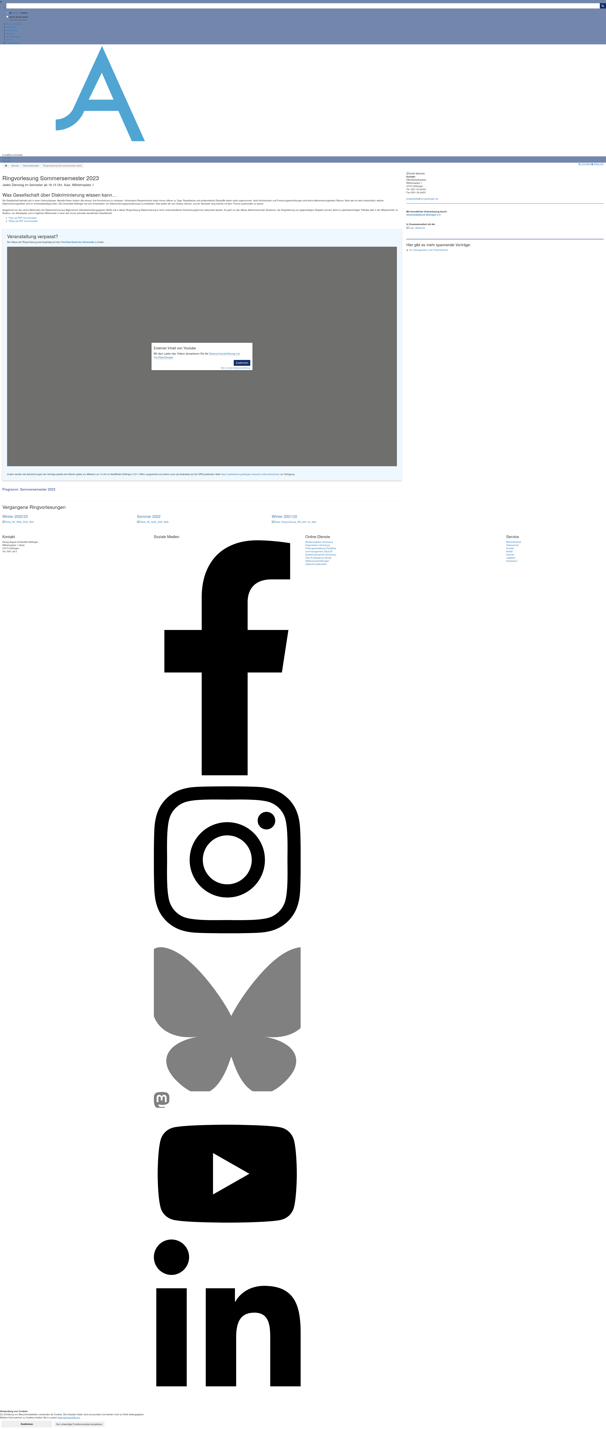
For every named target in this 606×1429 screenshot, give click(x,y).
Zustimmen (242, 363)
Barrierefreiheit (513, 541)
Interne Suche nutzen (18, 17)
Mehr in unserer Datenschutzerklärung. (235, 368)
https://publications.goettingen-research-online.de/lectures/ (250, 474)
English (598, 164)
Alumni (9, 39)
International (12, 42)
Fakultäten (11, 27)
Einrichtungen (13, 36)
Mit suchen (18, 13)
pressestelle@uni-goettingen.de (422, 198)
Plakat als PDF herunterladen (23, 221)
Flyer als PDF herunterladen (23, 217)
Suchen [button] (586, 164)
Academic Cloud (322, 557)
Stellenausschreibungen (317, 560)
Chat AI (309, 557)
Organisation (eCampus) (317, 545)
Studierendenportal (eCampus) (320, 554)
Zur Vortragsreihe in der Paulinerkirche (428, 249)
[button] (6, 158)
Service (15, 165)
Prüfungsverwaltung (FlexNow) (320, 548)
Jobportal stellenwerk (316, 564)
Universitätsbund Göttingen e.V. (423, 214)
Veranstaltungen (31, 165)
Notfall (509, 551)
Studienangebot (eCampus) (319, 541)
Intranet (510, 554)
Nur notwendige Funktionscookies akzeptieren (79, 1424)
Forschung (11, 30)
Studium (10, 33)
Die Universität (13, 23)
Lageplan (511, 557)
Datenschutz (512, 545)
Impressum (511, 560)
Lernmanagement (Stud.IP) (319, 551)
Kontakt (510, 548)
